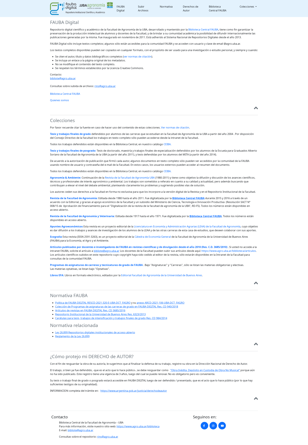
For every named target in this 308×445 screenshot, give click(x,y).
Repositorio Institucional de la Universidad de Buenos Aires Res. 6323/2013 (100, 314)
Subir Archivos (143, 8)
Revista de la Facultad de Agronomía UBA (130, 177)
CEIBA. (167, 144)
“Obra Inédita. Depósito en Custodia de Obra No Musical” (205, 370)
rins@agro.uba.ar (105, 86)
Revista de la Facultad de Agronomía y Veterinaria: (82, 216)
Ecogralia (56, 236)
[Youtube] (222, 425)
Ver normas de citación (175, 127)
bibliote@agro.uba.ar (63, 78)
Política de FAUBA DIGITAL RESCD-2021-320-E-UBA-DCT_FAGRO (93, 302)
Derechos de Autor (190, 8)
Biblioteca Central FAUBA (217, 8)
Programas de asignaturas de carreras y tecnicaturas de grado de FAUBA (96, 265)
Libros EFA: (57, 275)
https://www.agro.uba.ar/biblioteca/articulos (228, 251)
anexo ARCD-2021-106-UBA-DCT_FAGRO (160, 302)
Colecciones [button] (247, 6)
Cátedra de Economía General (153, 236)
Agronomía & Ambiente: (65, 177)
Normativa (166, 6)
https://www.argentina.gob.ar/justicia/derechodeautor (133, 390)
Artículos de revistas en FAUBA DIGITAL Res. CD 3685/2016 (90, 310)
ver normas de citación (137, 56)
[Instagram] (213, 425)
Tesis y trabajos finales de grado (70, 134)
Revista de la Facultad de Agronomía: (74, 198)
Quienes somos (59, 100)
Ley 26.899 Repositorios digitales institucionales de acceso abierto (95, 332)
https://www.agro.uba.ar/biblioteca (138, 426)
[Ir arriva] (256, 108)
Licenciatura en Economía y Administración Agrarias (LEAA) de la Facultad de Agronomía (187, 226)
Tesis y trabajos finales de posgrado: (73, 150)
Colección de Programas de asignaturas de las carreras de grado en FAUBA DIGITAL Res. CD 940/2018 (116, 306)
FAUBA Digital (121, 8)
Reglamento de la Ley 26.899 (72, 336)
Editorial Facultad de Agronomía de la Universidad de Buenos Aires (161, 275)
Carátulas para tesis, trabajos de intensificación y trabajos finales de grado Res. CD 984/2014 (111, 318)
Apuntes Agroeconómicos (66, 226)
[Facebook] (204, 425)
